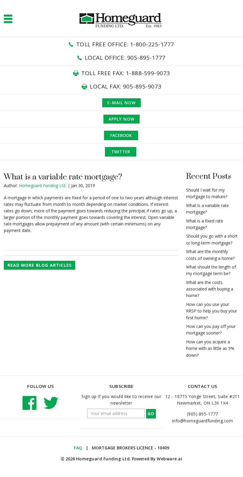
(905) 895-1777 (202, 414)
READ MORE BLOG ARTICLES (39, 265)
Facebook (121, 135)
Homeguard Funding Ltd (103, 459)
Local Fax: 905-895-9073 (126, 86)
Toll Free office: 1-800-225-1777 (125, 44)
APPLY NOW (121, 119)
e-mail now (121, 102)
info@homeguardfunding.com (202, 421)
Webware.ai (169, 459)
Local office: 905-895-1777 (125, 57)
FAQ (78, 448)
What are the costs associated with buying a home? (209, 288)
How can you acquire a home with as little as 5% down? (210, 348)
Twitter (120, 151)
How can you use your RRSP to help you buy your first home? (211, 310)
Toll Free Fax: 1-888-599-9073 (125, 73)
